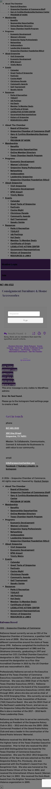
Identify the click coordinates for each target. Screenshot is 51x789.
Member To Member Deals (33, 348)
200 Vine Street (13, 433)
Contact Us (36, 350)
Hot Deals (18, 348)
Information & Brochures (18, 352)
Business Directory (15, 346)
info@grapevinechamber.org (20, 462)
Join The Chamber (35, 352)
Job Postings (25, 350)
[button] (5, 334)
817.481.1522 (12, 427)
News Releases (30, 346)
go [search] (27, 320)
